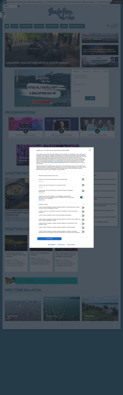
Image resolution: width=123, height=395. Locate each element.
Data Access (61, 244)
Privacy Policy (71, 244)
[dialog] (61, 197)
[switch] (82, 179)
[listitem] (61, 176)
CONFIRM (49, 238)
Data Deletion (51, 244)
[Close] (90, 150)
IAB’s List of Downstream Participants (54, 162)
